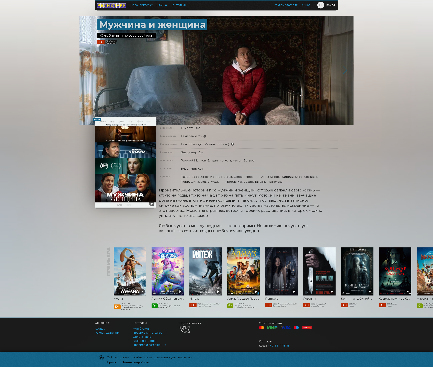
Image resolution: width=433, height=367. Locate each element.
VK (184, 329)
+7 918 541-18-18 (278, 345)
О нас (306, 5)
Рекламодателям (286, 5)
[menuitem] (141, 5)
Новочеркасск (141, 5)
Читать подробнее (135, 362)
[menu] (220, 5)
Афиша (161, 5)
